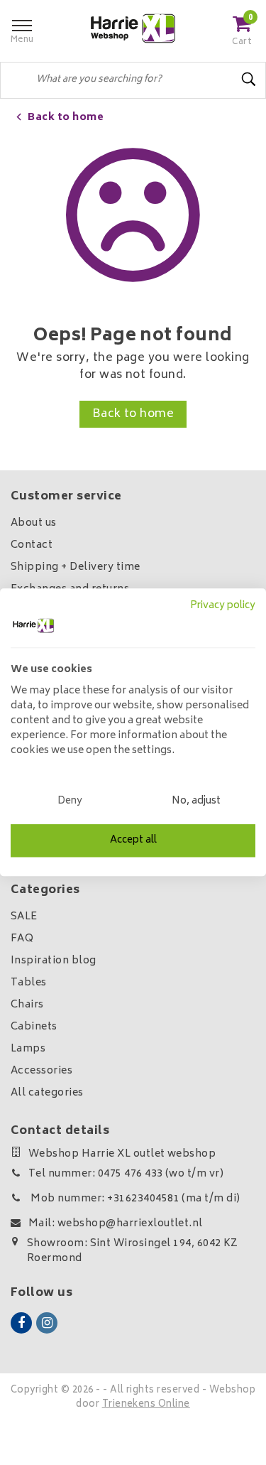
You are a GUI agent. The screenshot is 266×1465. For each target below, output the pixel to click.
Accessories (41, 1071)
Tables (29, 983)
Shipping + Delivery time (75, 567)
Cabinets (34, 1027)
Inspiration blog (53, 961)
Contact (31, 545)
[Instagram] (46, 1323)
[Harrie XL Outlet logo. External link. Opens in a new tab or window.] (33, 625)
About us (34, 523)
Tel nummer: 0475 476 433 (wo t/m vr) (125, 1174)
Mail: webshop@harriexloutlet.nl (115, 1224)
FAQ (22, 939)
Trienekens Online (146, 1405)
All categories (47, 1093)
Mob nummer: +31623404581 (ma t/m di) (134, 1199)
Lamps (28, 1049)
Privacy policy (222, 606)
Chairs (27, 1005)
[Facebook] (21, 1323)
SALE (24, 917)
